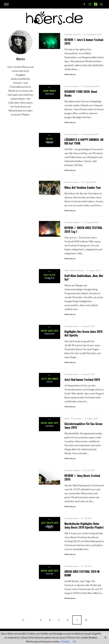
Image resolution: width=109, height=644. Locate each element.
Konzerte (68, 86)
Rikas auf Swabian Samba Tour (82, 187)
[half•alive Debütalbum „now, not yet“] (49, 276)
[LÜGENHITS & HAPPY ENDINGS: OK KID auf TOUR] (49, 140)
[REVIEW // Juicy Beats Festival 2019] (49, 477)
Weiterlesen (70, 74)
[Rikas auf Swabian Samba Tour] (49, 188)
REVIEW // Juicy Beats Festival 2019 (82, 477)
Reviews (77, 34)
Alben (67, 270)
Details (65, 641)
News (76, 86)
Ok (74, 641)
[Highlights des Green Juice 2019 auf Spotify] (49, 332)
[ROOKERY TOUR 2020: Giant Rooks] (49, 92)
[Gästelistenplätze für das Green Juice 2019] (49, 424)
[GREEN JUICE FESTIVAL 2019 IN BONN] (49, 572)
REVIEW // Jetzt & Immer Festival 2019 (83, 41)
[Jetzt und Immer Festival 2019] (49, 380)
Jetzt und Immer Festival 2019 (82, 379)
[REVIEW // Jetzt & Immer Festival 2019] (49, 41)
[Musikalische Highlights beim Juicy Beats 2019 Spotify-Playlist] (49, 524)
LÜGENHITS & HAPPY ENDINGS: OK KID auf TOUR (83, 141)
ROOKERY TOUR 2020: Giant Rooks (80, 93)
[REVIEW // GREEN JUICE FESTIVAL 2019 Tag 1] (49, 229)
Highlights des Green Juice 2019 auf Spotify (83, 333)
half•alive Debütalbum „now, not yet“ (83, 277)
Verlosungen (76, 418)
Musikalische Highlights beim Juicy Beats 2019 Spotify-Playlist (84, 525)
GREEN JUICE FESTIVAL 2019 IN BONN (81, 573)
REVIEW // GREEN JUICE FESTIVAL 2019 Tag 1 (83, 229)
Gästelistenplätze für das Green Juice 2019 (83, 426)
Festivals (68, 34)
